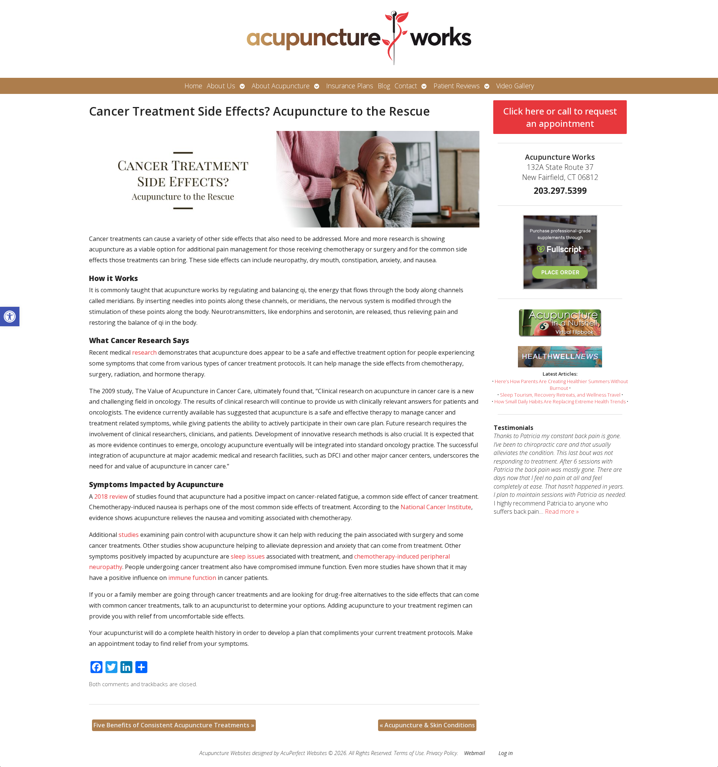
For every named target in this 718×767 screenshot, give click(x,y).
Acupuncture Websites (225, 753)
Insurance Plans (349, 85)
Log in (505, 753)
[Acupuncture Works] (359, 39)
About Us (221, 85)
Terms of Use (409, 753)
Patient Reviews (456, 85)
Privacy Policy (441, 753)
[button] (9, 316)
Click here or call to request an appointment (560, 117)
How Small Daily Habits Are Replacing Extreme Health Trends (560, 401)
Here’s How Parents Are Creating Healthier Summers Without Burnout (561, 384)
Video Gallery (515, 85)
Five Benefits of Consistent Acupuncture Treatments (173, 725)
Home (193, 85)
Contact (406, 85)
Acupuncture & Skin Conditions (427, 725)
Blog (384, 85)
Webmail (474, 753)
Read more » (562, 511)
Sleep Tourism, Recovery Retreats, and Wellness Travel (560, 394)
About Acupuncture (281, 85)
